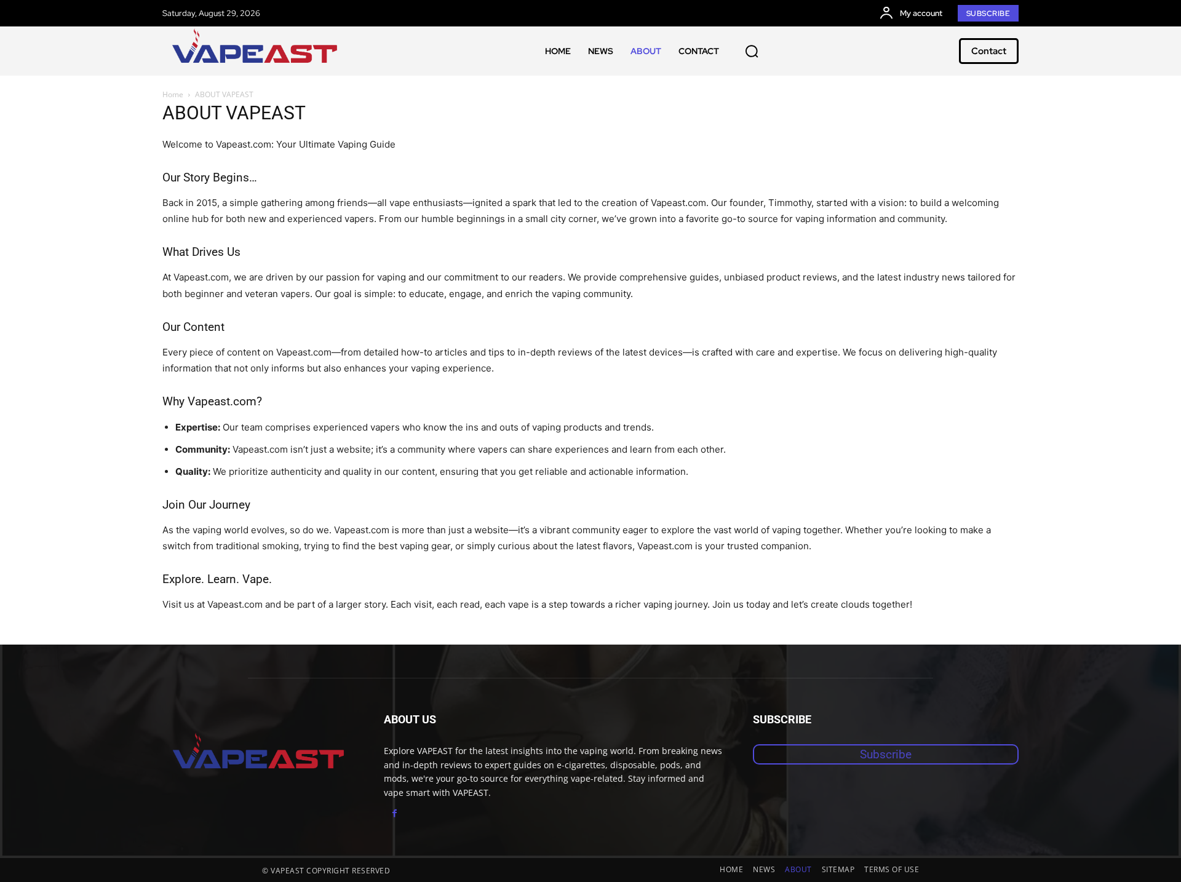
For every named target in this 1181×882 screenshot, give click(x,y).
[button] (751, 51)
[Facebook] (394, 813)
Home (172, 94)
